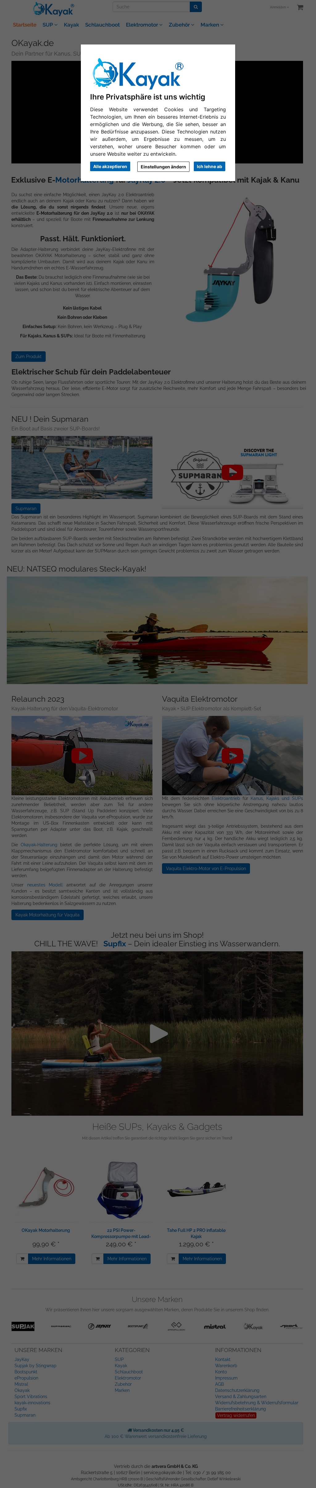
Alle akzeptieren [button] (110, 166)
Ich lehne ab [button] (209, 166)
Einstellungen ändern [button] (163, 166)
